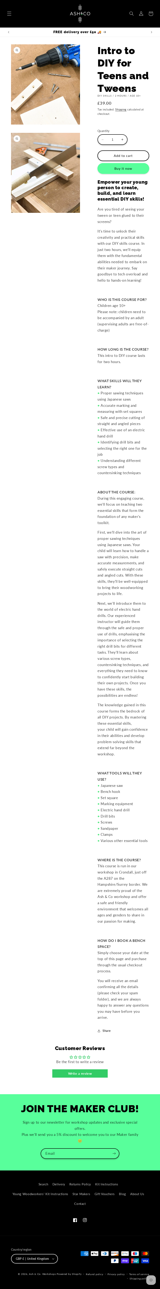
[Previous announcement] (8, 32)
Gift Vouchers (105, 1194)
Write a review (80, 1073)
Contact (80, 1203)
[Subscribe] (114, 1153)
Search (43, 1184)
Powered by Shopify (69, 1274)
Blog (122, 1194)
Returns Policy (80, 1184)
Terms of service (139, 1274)
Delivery (58, 1184)
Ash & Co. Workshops (42, 1274)
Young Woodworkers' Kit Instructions (40, 1194)
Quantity (103, 131)
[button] (9, 13)
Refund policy (94, 1274)
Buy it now (123, 168)
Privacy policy (116, 1274)
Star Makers (81, 1194)
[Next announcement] (151, 32)
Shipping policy (139, 1278)
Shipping (120, 109)
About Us (137, 1194)
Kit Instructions (106, 1184)
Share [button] (106, 1030)
